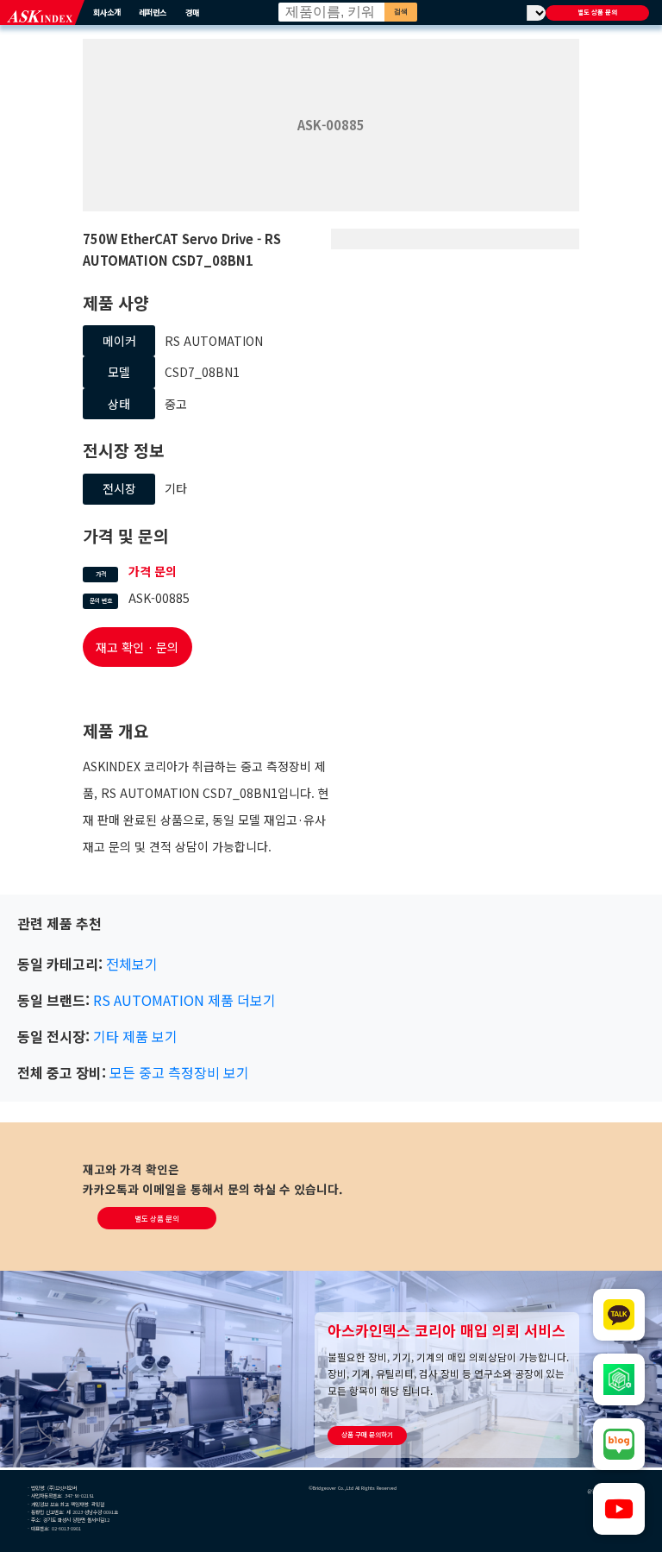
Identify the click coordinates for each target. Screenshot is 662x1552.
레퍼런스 (152, 12)
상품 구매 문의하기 (367, 1434)
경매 (192, 12)
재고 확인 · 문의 (137, 647)
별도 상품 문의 (597, 12)
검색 (401, 12)
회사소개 (107, 12)
